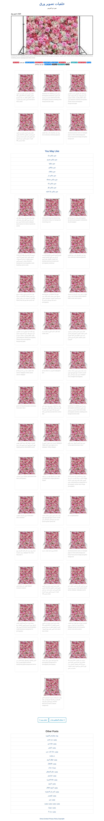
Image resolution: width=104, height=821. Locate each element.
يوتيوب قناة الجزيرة (52, 779)
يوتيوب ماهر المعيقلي (52, 771)
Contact (46, 819)
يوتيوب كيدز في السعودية (52, 791)
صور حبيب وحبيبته (82, 62)
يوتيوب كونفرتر (52, 795)
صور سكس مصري (52, 159)
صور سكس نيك (52, 155)
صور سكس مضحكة (52, 179)
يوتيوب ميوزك (52, 807)
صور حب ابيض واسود (30, 62)
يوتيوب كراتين (52, 747)
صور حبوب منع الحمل (39, 64)
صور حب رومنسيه (39, 62)
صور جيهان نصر (55, 62)
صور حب (68, 62)
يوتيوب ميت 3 (52, 811)
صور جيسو (22, 62)
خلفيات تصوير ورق (52, 4)
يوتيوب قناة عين (52, 743)
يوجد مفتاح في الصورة (52, 736)
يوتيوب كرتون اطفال (52, 787)
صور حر (67, 64)
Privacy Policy (53, 819)
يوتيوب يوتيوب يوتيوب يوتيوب (52, 803)
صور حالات (54, 64)
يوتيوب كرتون (52, 783)
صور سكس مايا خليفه (52, 191)
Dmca (41, 819)
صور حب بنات (16, 62)
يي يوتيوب (52, 755)
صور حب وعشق (48, 64)
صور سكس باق (52, 187)
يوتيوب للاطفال (52, 763)
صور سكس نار (52, 175)
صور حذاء (89, 62)
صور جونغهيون (74, 62)
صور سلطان (52, 171)
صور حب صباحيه (61, 64)
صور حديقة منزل (47, 62)
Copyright (61, 819)
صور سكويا (52, 163)
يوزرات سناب (52, 767)
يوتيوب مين (52, 799)
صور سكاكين (52, 167)
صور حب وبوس (62, 62)
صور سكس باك (52, 183)
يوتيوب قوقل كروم (52, 759)
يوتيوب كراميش (52, 775)
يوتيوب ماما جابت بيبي (52, 751)
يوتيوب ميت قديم (52, 739)
